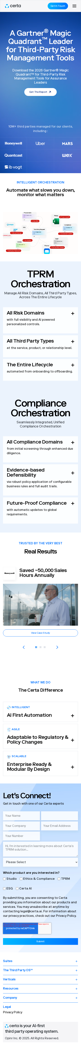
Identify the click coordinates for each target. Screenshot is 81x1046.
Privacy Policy (66, 916)
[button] (74, 6)
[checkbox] (40, 883)
